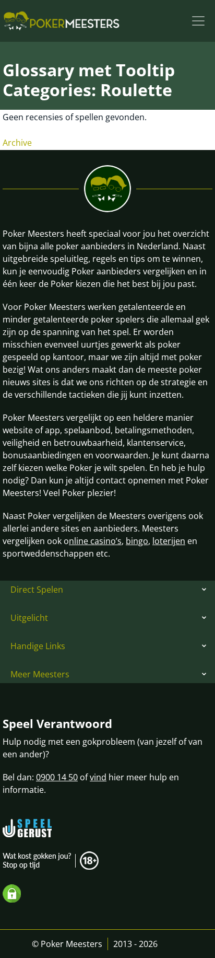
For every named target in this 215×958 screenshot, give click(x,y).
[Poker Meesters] (61, 21)
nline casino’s (95, 541)
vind (98, 777)
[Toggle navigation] (198, 21)
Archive (17, 142)
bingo (137, 541)
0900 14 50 (57, 777)
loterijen (168, 541)
